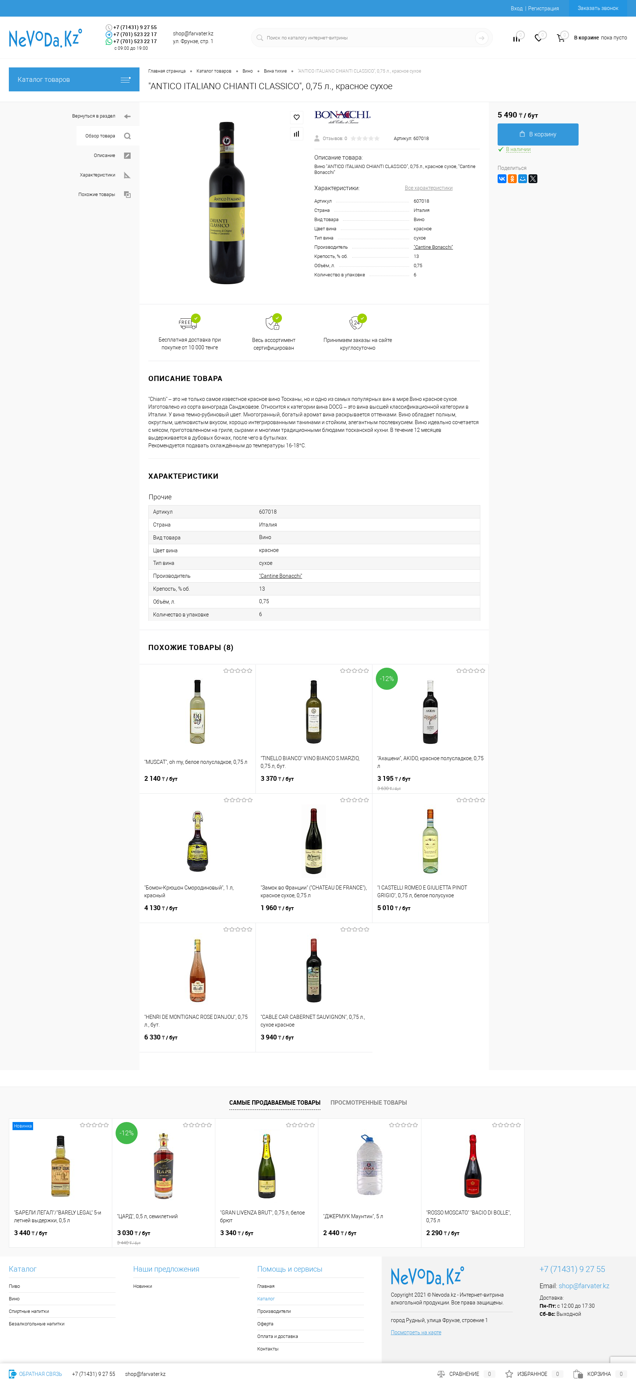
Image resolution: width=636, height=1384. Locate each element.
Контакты (268, 1349)
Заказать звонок (598, 8)
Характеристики (97, 175)
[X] (533, 178)
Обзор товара (100, 136)
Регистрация (543, 8)
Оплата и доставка (277, 1336)
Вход (517, 8)
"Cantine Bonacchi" (433, 247)
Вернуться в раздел (93, 116)
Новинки (142, 1286)
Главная (266, 1286)
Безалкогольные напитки (36, 1324)
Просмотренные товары (369, 1102)
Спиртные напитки (29, 1311)
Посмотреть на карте (416, 1332)
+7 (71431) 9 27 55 (93, 1374)
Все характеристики (429, 188)
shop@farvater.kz (584, 1286)
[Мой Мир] (522, 178)
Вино (14, 1298)
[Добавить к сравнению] (296, 133)
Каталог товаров (44, 79)
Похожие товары (96, 194)
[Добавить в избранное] (296, 117)
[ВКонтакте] (502, 178)
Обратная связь (40, 1374)
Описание (104, 155)
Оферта (265, 1324)
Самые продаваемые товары (275, 1102)
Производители (274, 1311)
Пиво (14, 1286)
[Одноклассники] (512, 178)
